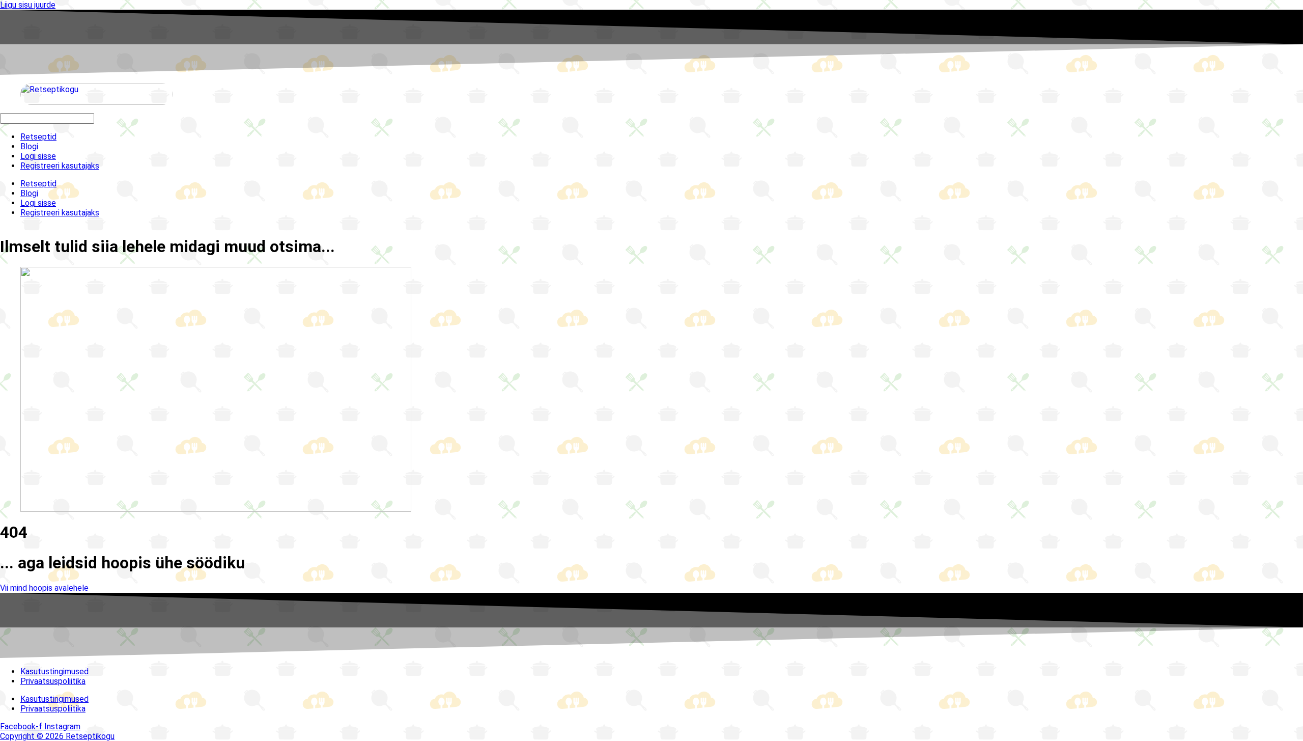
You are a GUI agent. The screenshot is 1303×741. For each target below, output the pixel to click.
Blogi (29, 146)
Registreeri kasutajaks (59, 166)
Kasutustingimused (54, 671)
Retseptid (38, 137)
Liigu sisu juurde (27, 5)
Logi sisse (38, 156)
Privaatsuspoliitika (53, 681)
